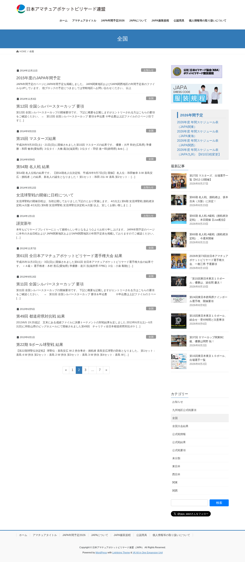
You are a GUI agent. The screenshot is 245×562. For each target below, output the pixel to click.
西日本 (176, 474)
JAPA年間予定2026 (74, 535)
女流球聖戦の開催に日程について (45, 195)
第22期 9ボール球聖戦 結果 (39, 344)
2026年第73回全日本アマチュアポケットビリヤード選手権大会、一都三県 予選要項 (208, 259)
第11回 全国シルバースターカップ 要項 (50, 284)
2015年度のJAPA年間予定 (38, 78)
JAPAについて (99, 535)
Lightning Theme (121, 552)
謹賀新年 (24, 223)
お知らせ (149, 70)
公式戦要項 (179, 450)
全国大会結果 (180, 426)
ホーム (23, 535)
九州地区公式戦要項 (184, 410)
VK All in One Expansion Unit (148, 552)
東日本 (176, 466)
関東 (175, 482)
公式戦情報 (179, 434)
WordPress (101, 552)
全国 (151, 98)
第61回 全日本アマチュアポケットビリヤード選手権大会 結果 (69, 256)
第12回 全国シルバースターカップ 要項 (50, 106)
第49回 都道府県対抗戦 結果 (40, 316)
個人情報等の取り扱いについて (171, 535)
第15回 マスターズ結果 (36, 138)
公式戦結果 (179, 442)
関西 (175, 490)
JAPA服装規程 (122, 535)
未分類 (176, 458)
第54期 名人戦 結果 (33, 167)
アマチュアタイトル (45, 535)
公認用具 (141, 535)
